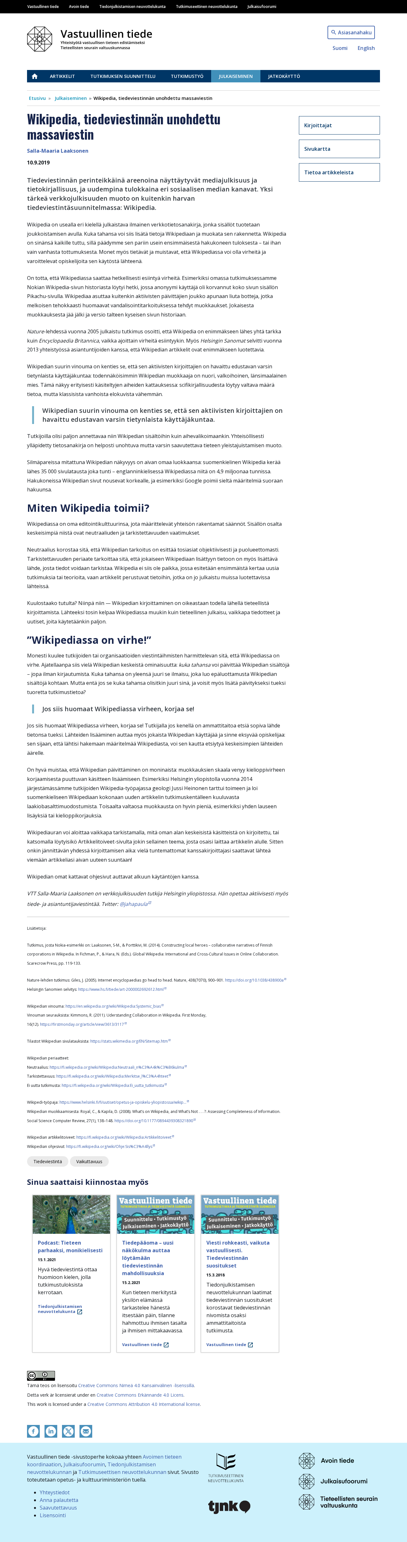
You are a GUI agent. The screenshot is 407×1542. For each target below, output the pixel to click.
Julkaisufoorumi (262, 6)
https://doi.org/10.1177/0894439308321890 (153, 1120)
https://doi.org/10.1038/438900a (254, 980)
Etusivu (38, 76)
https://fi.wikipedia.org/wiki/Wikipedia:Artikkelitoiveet (123, 1137)
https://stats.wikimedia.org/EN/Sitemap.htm (129, 1041)
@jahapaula (134, 903)
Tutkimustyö (187, 76)
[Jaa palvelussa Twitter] (68, 1430)
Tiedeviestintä (47, 1161)
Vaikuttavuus (89, 1161)
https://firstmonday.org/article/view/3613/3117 (82, 1024)
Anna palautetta (59, 1500)
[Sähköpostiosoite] (85, 1430)
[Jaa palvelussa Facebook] (33, 1430)
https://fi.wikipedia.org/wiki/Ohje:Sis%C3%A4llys (109, 1146)
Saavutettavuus (58, 1507)
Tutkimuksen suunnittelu (122, 76)
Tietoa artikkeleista (329, 172)
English (366, 48)
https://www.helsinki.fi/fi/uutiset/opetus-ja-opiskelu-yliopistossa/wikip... (122, 1102)
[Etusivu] (93, 37)
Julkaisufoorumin (84, 1464)
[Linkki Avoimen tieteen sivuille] (326, 1460)
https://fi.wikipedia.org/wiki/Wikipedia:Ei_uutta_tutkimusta (113, 1085)
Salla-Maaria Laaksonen (57, 150)
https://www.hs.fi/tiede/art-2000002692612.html (121, 989)
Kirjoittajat (318, 125)
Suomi (340, 48)
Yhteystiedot (55, 1492)
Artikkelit (62, 76)
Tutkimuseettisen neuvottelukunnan (122, 1472)
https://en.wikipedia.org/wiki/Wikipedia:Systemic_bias (113, 1006)
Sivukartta (317, 148)
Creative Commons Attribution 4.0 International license (143, 1404)
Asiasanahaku (355, 32)
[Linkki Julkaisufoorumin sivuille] (333, 1480)
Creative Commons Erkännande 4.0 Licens (140, 1395)
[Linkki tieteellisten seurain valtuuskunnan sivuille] (338, 1501)
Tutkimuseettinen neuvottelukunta (207, 6)
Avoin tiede (79, 6)
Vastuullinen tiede (43, 6)
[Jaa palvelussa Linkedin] (51, 1430)
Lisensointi (53, 1515)
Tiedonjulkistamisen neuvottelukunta (132, 6)
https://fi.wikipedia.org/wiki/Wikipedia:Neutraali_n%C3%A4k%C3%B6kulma (117, 1067)
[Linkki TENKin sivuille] (226, 1466)
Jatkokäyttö (284, 76)
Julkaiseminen (236, 76)
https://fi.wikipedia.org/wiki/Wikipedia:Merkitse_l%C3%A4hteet (112, 1076)
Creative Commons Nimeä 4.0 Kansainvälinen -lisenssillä (136, 1385)
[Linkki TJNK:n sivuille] (229, 1506)
